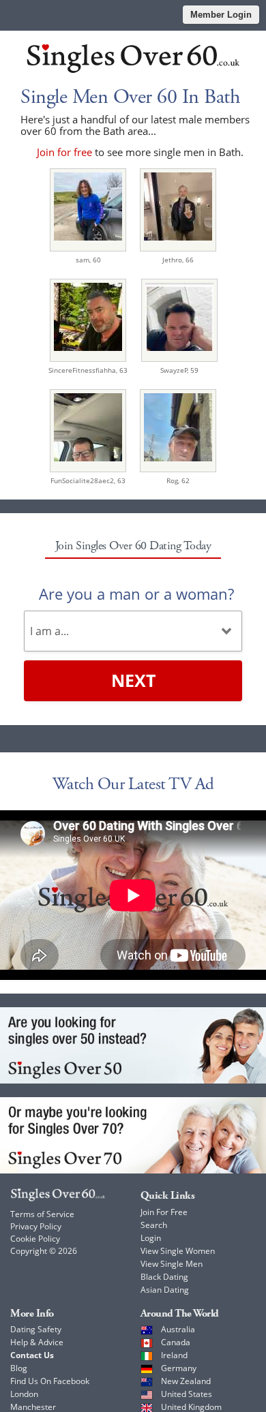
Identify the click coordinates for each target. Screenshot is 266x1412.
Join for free (64, 152)
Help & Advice (36, 1342)
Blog (18, 1368)
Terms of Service (42, 1214)
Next (133, 680)
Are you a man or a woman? (136, 593)
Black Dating (164, 1277)
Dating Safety (35, 1329)
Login (151, 1238)
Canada (175, 1342)
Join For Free (164, 1212)
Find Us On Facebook (49, 1381)
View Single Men (172, 1264)
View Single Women (178, 1251)
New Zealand (186, 1381)
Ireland (174, 1355)
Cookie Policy (35, 1238)
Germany (178, 1368)
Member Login (221, 15)
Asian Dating (165, 1289)
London (24, 1394)
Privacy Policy (35, 1226)
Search (154, 1225)
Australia (178, 1329)
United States (186, 1394)
